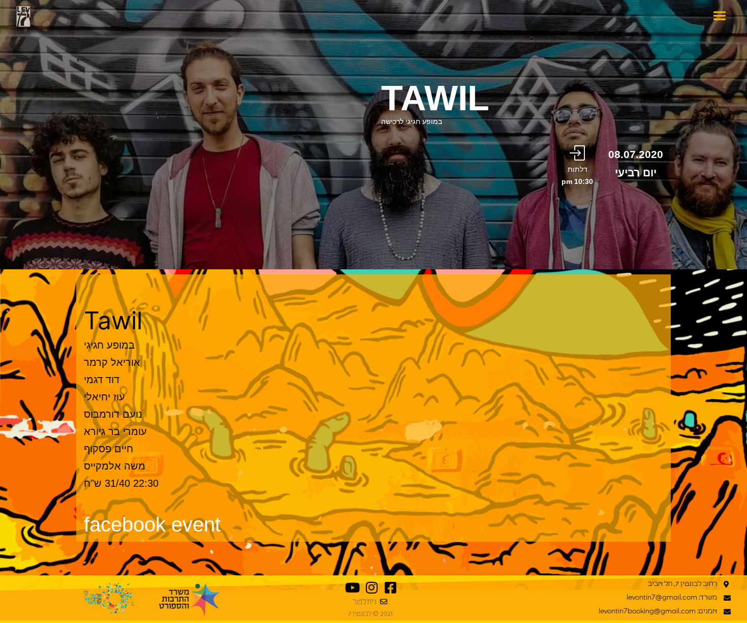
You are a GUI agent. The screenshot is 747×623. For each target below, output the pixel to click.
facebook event (152, 524)
